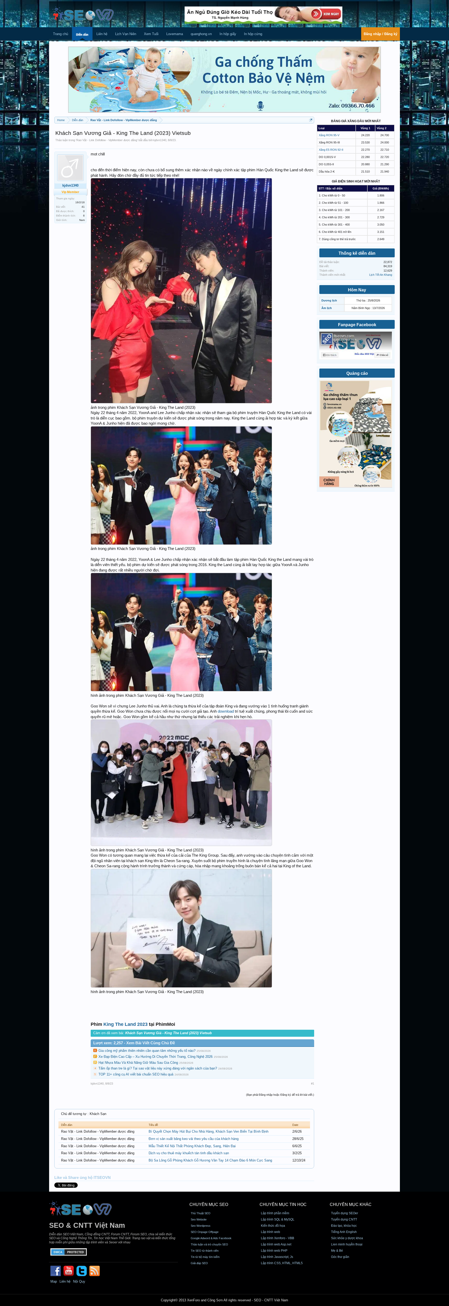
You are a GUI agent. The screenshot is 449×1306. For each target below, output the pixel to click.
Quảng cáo (357, 373)
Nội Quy (79, 1281)
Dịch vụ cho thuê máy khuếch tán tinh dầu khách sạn (189, 1153)
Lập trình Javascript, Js (277, 1257)
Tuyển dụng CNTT (344, 1219)
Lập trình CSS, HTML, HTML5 (282, 1263)
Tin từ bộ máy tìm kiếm (205, 1256)
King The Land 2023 (125, 1024)
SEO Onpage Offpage (205, 1231)
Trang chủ (60, 34)
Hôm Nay (357, 290)
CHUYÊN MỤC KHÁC (351, 1204)
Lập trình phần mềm (275, 1213)
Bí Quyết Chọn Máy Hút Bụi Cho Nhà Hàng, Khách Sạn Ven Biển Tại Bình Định (208, 1131)
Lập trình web (270, 1232)
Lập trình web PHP (274, 1250)
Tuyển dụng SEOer (344, 1213)
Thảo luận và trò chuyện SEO (209, 1244)
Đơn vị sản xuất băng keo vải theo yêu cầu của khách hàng (194, 1139)
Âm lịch (326, 308)
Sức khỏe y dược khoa (347, 1238)
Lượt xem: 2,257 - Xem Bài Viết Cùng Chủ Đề (134, 1043)
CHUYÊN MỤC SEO (208, 1204)
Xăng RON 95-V (329, 135)
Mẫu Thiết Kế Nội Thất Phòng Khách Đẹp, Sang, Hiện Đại (192, 1146)
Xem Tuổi (151, 34)
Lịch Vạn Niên (125, 34)
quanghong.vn (201, 34)
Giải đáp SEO (199, 1263)
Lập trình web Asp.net (276, 1244)
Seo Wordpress (200, 1225)
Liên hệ (101, 34)
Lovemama (174, 34)
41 (83, 206)
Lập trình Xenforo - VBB (277, 1238)
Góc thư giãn (340, 1257)
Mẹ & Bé (337, 1250)
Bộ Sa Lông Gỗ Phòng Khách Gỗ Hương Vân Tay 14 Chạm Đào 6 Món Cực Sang (210, 1160)
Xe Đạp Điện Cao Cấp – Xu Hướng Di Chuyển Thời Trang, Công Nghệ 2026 (155, 1057)
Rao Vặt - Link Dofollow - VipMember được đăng (106, 140)
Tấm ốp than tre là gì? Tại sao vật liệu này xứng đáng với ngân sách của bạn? (157, 1068)
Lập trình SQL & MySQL (277, 1219)
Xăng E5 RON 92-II (331, 149)
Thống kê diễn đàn (357, 253)
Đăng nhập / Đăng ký (380, 34)
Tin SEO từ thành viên (205, 1250)
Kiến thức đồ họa (273, 1226)
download (226, 711)
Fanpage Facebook (357, 325)
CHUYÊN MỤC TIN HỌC (283, 1204)
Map (53, 1281)
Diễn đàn (82, 34)
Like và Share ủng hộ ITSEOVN (82, 1178)
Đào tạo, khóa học (344, 1226)
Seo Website (199, 1219)
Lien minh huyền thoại (346, 1244)
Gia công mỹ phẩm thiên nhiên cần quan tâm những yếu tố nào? (146, 1051)
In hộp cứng (253, 34)
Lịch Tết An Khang (380, 274)
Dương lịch (329, 300)
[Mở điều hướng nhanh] (311, 120)
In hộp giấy (228, 34)
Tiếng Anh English (344, 1232)
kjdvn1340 (159, 140)
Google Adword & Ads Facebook (211, 1238)
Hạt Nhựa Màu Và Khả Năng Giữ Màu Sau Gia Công (138, 1063)
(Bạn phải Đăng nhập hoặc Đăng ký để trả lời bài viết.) (280, 1094)
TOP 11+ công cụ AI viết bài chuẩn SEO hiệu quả (135, 1074)
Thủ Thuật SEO (200, 1213)
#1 (312, 1083)
